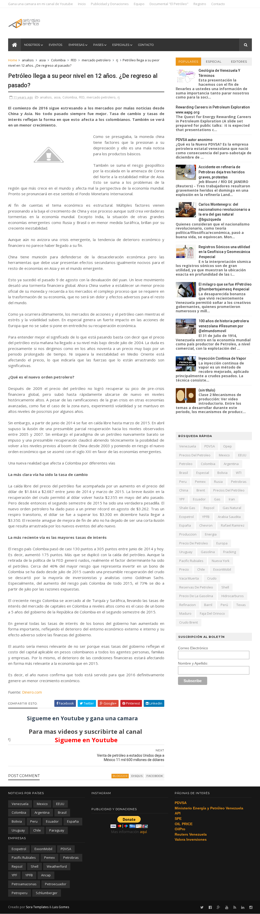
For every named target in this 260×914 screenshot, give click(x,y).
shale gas (187, 507)
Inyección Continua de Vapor (222, 358)
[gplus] (218, 907)
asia (42, 60)
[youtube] (226, 907)
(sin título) (207, 390)
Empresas (76, 45)
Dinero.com (31, 692)
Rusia (218, 481)
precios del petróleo (229, 490)
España (185, 525)
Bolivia (222, 472)
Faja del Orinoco (212, 613)
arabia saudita (229, 516)
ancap (46, 875)
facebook (155, 776)
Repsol (209, 507)
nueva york (221, 560)
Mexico (224, 455)
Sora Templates (37, 907)
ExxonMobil (222, 569)
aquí (143, 831)
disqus (137, 776)
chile (201, 569)
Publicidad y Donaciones (110, 4)
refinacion (187, 604)
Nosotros (32, 45)
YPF (182, 499)
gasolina (208, 552)
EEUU (242, 455)
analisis (28, 60)
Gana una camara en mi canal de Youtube (40, 4)
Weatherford (57, 866)
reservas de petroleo (196, 587)
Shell (225, 587)
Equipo (139, 4)
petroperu (19, 893)
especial (202, 472)
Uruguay (185, 552)
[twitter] (202, 907)
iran (232, 499)
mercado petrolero (96, 60)
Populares (188, 61)
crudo (212, 578)
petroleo (185, 463)
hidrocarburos (232, 596)
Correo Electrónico (193, 648)
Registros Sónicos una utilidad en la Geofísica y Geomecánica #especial (224, 252)
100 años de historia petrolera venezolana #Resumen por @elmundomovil (224, 326)
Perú (224, 604)
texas (241, 604)
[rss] (234, 907)
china (183, 490)
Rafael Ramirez (233, 525)
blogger (120, 776)
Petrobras (239, 481)
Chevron (206, 525)
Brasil (183, 472)
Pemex (200, 481)
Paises (98, 45)
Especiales (120, 45)
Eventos (55, 45)
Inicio (82, 4)
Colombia (58, 60)
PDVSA (209, 446)
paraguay (56, 830)
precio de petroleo (193, 543)
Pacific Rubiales (191, 560)
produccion (188, 534)
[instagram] (250, 907)
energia (211, 534)
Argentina (231, 463)
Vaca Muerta (189, 578)
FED (73, 60)
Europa (222, 543)
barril (208, 604)
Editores (239, 61)
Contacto (218, 4)
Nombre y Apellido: (193, 663)
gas (217, 499)
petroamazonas (24, 884)
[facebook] (210, 907)
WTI (238, 472)
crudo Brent (188, 622)
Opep (227, 446)
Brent (201, 490)
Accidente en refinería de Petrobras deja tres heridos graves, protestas (222, 172)
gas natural (232, 507)
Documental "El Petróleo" (169, 4)
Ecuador (199, 499)
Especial (213, 61)
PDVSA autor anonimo (194, 140)
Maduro (185, 613)
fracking (229, 552)
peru (183, 481)
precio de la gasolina (196, 596)
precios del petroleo (194, 455)
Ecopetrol (186, 516)
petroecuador (55, 884)
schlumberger (46, 893)
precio (184, 569)
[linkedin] (242, 907)
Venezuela (187, 446)
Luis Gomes (60, 907)
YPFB (205, 516)
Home (12, 60)
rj (117, 60)
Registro (199, 4)
